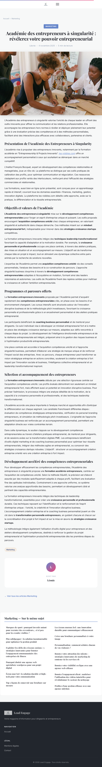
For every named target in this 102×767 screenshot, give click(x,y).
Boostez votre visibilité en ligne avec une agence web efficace (73, 667)
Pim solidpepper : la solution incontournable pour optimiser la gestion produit (26, 640)
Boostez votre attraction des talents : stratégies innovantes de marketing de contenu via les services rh (72, 656)
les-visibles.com (67, 153)
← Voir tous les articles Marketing (21, 596)
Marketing (16, 18)
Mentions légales (11, 746)
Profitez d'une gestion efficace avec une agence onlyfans (73, 687)
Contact (7, 750)
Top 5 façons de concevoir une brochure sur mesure (26, 684)
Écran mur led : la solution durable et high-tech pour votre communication (26, 675)
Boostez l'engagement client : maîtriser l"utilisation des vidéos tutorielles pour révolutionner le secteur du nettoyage (73, 677)
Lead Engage (22, 713)
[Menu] (57, 4)
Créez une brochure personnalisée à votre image (74, 637)
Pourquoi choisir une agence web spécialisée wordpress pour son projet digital (23, 665)
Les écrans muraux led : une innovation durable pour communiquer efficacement (74, 628)
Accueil (6, 18)
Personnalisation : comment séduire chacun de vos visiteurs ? (75, 646)
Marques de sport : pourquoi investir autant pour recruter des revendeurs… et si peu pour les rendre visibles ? (26, 630)
